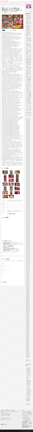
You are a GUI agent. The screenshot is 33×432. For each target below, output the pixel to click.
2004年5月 (27, 344)
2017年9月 (27, 211)
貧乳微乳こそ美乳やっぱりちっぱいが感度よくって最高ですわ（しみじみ (28, 399)
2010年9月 (27, 282)
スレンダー (30, 414)
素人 (30, 426)
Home (2, 3)
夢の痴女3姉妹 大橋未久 (6, 243)
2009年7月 (27, 294)
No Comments (9, 13)
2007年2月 (27, 319)
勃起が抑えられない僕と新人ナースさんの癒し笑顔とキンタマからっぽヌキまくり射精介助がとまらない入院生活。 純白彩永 (28, 73)
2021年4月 (27, 174)
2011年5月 (27, 275)
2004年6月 (27, 343)
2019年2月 (27, 196)
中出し (28, 420)
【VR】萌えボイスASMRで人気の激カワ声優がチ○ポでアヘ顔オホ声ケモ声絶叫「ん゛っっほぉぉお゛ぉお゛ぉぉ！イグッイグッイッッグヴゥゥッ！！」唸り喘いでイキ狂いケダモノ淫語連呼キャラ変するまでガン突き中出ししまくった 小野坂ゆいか (28, 48)
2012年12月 (27, 259)
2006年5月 (27, 326)
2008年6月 (27, 305)
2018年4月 (27, 205)
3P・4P (23, 411)
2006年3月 (27, 328)
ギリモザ (27, 414)
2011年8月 (27, 273)
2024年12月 (27, 137)
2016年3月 (27, 226)
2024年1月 (27, 146)
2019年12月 (27, 188)
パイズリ (25, 419)
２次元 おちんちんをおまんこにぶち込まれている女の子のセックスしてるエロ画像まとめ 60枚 (28, 390)
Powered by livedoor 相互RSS (28, 404)
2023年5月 (27, 153)
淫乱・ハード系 (24, 425)
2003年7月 (27, 351)
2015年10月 (27, 230)
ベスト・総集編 (24, 420)
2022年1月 (27, 167)
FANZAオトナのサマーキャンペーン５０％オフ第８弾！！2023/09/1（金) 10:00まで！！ (28, 376)
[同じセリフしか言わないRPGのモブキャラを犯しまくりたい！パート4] (12, 22)
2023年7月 (27, 151)
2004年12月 (27, 339)
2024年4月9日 (4, 13)
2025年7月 (27, 131)
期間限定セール (24, 424)
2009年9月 (27, 292)
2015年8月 (27, 232)
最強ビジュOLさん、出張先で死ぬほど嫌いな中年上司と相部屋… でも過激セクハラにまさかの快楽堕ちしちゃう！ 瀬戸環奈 (28, 40)
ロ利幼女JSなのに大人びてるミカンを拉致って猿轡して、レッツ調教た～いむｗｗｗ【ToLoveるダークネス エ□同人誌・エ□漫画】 (28, 394)
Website (3, 269)
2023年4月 (27, 154)
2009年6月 (27, 295)
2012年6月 (27, 264)
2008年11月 (27, 301)
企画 (27, 421)
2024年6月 (27, 142)
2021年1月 (27, 177)
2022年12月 (27, 157)
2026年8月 (27, 120)
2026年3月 (27, 124)
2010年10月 (27, 281)
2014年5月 (27, 245)
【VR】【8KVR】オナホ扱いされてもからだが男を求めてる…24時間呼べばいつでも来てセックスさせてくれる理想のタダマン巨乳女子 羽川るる (28, 101)
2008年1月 (27, 309)
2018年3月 (27, 206)
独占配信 (24, 426)
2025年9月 (27, 129)
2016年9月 (27, 221)
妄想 (9, 211)
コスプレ (13, 210)
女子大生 (28, 422)
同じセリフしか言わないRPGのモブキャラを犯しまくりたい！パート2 (12, 242)
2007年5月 (27, 316)
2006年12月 (27, 320)
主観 (30, 420)
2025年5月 (27, 133)
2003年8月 (27, 350)
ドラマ (27, 416)
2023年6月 (27, 152)
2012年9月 (27, 262)
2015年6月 (27, 234)
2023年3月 (27, 155)
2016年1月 (27, 228)
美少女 (23, 427)
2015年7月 (27, 233)
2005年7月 (27, 334)
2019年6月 (27, 193)
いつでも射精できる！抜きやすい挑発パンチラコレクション (11, 249)
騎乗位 (27, 427)
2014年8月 (27, 242)
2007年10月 (27, 312)
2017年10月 (27, 210)
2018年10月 (27, 200)
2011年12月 (27, 269)
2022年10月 (27, 159)
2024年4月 (27, 144)
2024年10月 (27, 139)
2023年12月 (27, 147)
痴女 (28, 426)
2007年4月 (27, 317)
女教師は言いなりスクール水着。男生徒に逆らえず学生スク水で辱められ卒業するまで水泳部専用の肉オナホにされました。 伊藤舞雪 (28, 79)
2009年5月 (27, 296)
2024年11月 (27, 138)
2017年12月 (27, 208)
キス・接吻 (30, 413)
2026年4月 (27, 123)
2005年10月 (27, 332)
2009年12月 (27, 290)
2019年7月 (27, 192)
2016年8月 (27, 222)
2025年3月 (27, 134)
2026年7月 (27, 121)
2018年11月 (27, 199)
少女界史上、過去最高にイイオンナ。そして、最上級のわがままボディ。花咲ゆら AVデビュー (28, 56)
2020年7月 (27, 182)
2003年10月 (27, 349)
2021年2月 (27, 176)
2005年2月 (27, 337)
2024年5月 (27, 143)
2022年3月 (27, 165)
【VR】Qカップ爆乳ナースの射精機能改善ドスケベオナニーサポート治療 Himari (28, 96)
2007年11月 (27, 311)
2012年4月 (27, 266)
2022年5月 (27, 163)
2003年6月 (27, 352)
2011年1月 (27, 279)
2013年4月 (27, 256)
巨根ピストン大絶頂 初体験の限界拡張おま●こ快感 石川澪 (28, 59)
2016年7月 (27, 223)
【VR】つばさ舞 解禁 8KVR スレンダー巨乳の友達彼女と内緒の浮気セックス (28, 26)
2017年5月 (27, 214)
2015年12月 (27, 229)
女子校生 (30, 422)
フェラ (29, 419)
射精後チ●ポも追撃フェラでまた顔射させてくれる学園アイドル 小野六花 (28, 68)
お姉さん (23, 413)
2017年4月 (27, 215)
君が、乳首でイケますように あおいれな (8, 246)
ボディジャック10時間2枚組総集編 (8, 245)
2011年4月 (27, 276)
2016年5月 (27, 224)
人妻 (22, 421)
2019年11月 (27, 189)
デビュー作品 (26, 415)
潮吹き (29, 425)
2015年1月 (27, 238)
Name (3, 263)
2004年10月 (27, 341)
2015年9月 (27, 231)
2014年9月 (27, 241)
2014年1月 (27, 248)
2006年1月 (27, 330)
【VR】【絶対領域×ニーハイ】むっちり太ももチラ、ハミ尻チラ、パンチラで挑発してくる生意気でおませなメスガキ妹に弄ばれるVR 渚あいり (28, 108)
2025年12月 (27, 127)
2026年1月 (27, 126)
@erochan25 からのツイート (15, 411)
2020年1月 (27, 187)
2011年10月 (27, 271)
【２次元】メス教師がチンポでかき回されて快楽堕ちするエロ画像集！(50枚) (28, 381)
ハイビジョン (9, 210)
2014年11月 (27, 240)
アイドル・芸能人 (26, 413)
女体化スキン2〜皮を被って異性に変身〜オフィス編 (10, 248)
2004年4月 (27, 345)
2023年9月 (27, 150)
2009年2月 (27, 298)
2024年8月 (27, 140)
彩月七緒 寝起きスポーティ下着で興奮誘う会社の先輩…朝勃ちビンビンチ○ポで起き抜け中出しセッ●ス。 (28, 371)
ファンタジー (13, 252)
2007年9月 (27, 313)
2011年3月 (27, 277)
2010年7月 (27, 284)
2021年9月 (27, 170)
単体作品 (24, 422)
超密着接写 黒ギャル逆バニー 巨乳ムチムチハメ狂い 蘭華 (11, 250)
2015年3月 (27, 236)
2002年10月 (27, 357)
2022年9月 (27, 160)
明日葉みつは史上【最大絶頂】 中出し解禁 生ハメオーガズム (28, 35)
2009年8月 (27, 293)
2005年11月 (27, 331)
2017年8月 (27, 212)
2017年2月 (27, 217)
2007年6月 (27, 315)
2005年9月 (27, 333)
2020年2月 (27, 186)
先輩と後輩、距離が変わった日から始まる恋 (28, 368)
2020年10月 (27, 179)
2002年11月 (27, 356)
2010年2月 (27, 288)
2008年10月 (27, 302)
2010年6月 (27, 285)
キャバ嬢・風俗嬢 (24, 414)
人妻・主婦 (25, 421)
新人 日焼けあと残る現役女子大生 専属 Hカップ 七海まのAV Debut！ (28, 65)
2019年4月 (27, 195)
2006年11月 (27, 321)
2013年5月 (27, 255)
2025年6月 (27, 132)
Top (31, 430)
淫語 (27, 425)
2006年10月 (27, 322)
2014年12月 (27, 239)
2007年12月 (27, 310)
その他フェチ (16, 210)
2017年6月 (27, 213)
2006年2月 (27, 329)
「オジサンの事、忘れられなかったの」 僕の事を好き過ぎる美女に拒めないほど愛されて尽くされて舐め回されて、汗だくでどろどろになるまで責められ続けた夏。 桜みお (28, 85)
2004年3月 (27, 346)
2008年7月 (27, 304)
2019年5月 (27, 194)
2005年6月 (27, 335)
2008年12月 (27, 300)
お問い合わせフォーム (4, 419)
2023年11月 (27, 148)
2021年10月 (27, 169)
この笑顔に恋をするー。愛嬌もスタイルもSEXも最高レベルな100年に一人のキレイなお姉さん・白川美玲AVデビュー (28, 30)
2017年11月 (27, 209)
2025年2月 (27, 135)
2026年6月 (27, 122)
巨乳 (31, 423)
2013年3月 (27, 257)
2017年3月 (27, 216)
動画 (4, 3)
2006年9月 (27, 323)
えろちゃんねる (4, 1)
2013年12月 (27, 249)
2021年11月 (27, 168)
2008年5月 (27, 306)
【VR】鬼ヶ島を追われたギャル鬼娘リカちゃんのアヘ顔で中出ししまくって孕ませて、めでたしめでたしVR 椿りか (28, 114)
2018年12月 (27, 198)
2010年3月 (27, 287)
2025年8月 (27, 130)
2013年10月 (27, 251)
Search (31, 11)
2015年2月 (27, 237)
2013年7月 (27, 253)
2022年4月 (27, 164)
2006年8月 (27, 324)
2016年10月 (27, 220)
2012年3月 (27, 267)
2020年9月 (27, 180)
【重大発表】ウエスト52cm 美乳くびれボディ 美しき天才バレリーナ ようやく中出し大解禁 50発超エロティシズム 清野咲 (28, 92)
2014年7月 (27, 243)
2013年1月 (27, 258)
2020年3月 (27, 185)
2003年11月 (27, 348)
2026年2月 (27, 125)
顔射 (25, 427)
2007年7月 (27, 314)
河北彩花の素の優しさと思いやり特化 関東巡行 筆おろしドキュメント (28, 23)
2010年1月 (27, 289)
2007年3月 (27, 318)
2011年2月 (27, 278)
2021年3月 (27, 175)
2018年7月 (27, 202)
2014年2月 (27, 247)
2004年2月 (27, 347)
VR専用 (29, 412)
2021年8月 (27, 171)
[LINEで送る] (14, 30)
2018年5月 (27, 204)
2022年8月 (27, 161)
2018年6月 (27, 203)
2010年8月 (27, 283)
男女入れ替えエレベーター (6, 247)
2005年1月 (27, 338)
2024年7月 (27, 141)
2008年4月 (27, 307)
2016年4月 (27, 225)
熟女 (31, 425)
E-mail (3, 266)
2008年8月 (27, 303)
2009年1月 (27, 299)
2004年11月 (27, 340)
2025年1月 (27, 136)
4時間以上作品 (28, 411)
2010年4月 (27, 286)
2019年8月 (27, 191)
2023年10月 (27, 149)
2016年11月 (27, 219)
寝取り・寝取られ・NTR (25, 423)
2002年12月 (27, 355)
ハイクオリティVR (25, 417)
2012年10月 (27, 261)
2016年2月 (27, 227)
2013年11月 (27, 250)
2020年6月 (27, 183)
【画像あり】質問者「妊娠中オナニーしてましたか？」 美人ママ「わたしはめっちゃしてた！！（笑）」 (28, 385)
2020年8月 (27, 181)
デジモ (23, 415)
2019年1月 (27, 197)
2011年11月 (27, 270)
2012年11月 (27, 260)
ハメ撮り (23, 419)
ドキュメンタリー (24, 416)
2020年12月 (27, 178)
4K (25, 411)
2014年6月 (27, 244)
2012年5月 (27, 265)
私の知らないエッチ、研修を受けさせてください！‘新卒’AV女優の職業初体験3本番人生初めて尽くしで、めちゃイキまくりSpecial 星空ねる (28, 18)
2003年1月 (27, 354)
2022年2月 (27, 166)
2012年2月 (27, 268)
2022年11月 (27, 158)
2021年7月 (27, 172)
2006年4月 (27, 327)
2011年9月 (27, 272)
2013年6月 (27, 254)
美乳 (31, 426)
